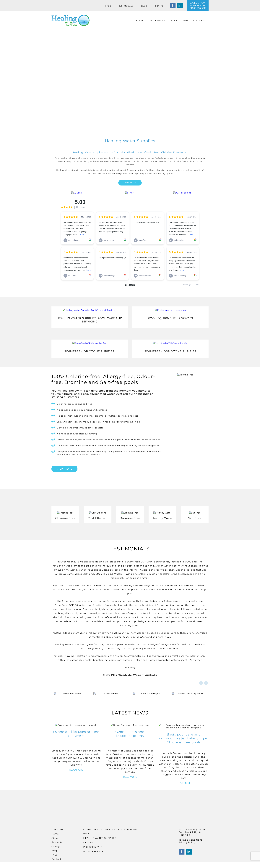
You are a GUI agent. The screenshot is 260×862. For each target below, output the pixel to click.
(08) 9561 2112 (93, 847)
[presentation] (201, 683)
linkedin (180, 5)
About (138, 20)
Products (157, 20)
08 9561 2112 (199, 8)
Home (55, 834)
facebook (173, 5)
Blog (144, 6)
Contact (159, 6)
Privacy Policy (187, 842)
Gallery (199, 20)
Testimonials (126, 6)
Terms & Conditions (191, 840)
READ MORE (76, 770)
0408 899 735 (197, 5)
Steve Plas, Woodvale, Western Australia (130, 675)
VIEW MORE (130, 182)
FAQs (108, 6)
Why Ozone (179, 20)
